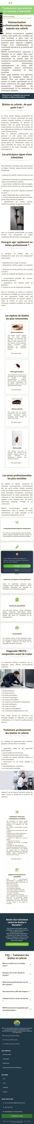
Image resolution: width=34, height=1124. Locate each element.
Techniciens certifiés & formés (11, 1039)
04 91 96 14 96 (8, 1107)
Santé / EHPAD (17, 634)
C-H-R (4, 1083)
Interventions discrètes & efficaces (11, 1035)
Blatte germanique (17, 372)
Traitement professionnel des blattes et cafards (17, 731)
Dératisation (6, 1059)
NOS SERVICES (6, 1051)
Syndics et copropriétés (17, 606)
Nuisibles (12, 16)
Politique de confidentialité (17, 1122)
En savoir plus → (17, 353)
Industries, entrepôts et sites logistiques (17, 579)
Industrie (5, 1092)
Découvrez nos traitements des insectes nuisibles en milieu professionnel (16, 96)
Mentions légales (27, 1121)
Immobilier (5, 1087)
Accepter (17, 566)
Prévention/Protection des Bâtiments (12, 1067)
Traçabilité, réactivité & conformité (12, 1044)
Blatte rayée (17, 448)
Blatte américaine (17, 332)
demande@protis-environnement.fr (14, 1111)
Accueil (2, 16)
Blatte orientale (17, 409)
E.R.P (4, 1078)
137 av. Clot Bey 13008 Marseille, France (15, 1103)
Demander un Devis (18, 1116)
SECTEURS (5, 1075)
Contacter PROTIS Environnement (17, 944)
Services (7, 16)
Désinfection (6, 1063)
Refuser (17, 570)
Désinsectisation (7, 1054)
